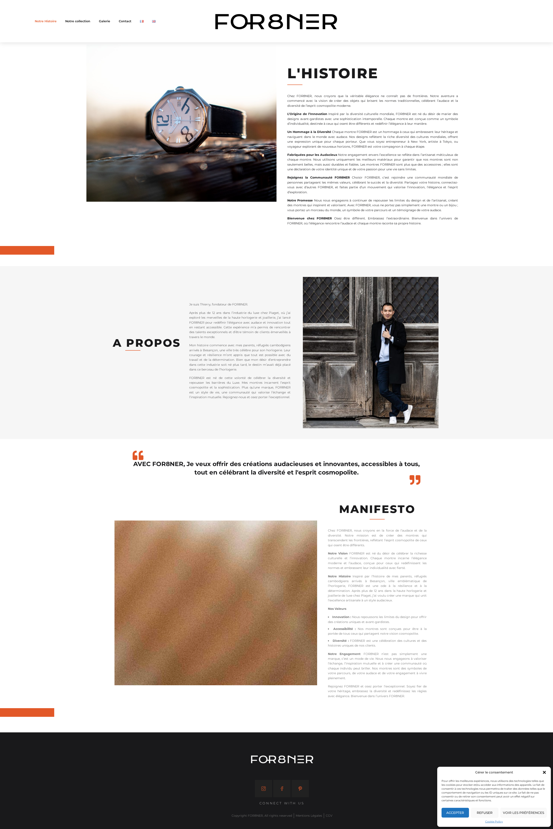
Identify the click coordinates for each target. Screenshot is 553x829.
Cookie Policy (494, 821)
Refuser (485, 813)
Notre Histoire (46, 21)
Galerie (104, 21)
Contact (125, 21)
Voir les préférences (523, 813)
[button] (544, 772)
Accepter (455, 813)
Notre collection (77, 21)
